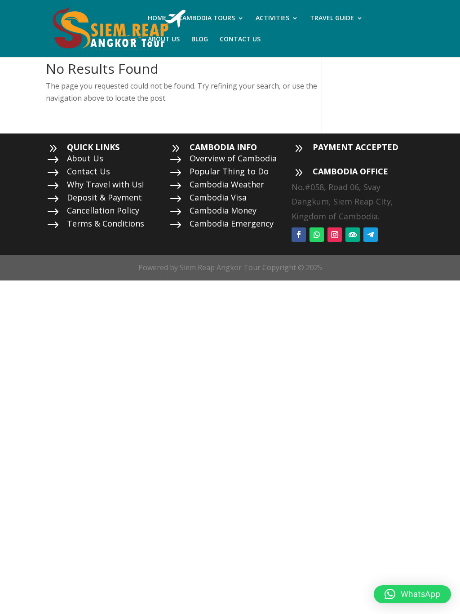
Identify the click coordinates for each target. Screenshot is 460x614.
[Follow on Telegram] (370, 234)
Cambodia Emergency (232, 223)
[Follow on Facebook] (299, 234)
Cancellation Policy (103, 210)
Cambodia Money (223, 210)
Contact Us (88, 171)
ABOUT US (164, 39)
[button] (412, 594)
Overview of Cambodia (233, 158)
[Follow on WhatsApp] (317, 234)
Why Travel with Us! (105, 184)
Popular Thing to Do (229, 171)
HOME (157, 18)
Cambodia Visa (218, 197)
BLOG (199, 39)
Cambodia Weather (227, 184)
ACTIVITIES (272, 18)
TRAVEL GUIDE (332, 18)
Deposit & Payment (104, 197)
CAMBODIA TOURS (206, 18)
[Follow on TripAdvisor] (352, 234)
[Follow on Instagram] (334, 234)
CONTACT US (240, 39)
